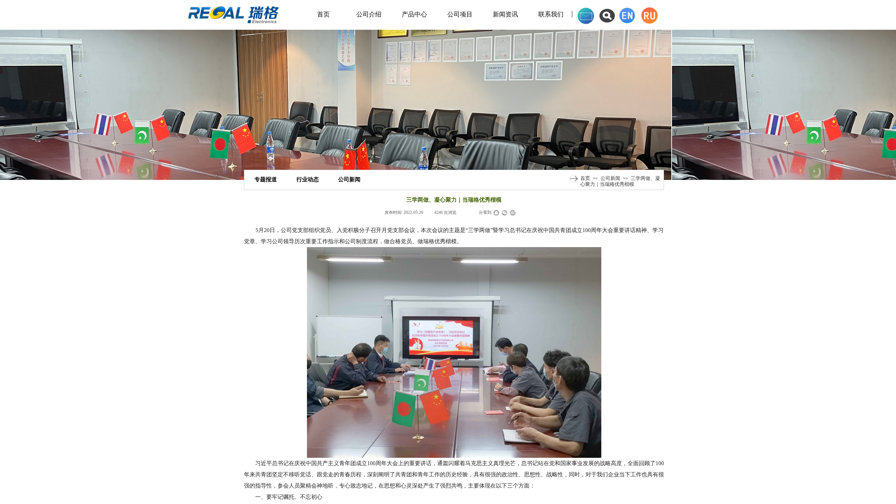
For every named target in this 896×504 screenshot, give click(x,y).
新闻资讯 (505, 14)
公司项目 (459, 14)
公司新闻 (610, 178)
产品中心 (414, 14)
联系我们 (551, 14)
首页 (323, 14)
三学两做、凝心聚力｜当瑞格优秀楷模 (620, 181)
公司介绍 (369, 14)
